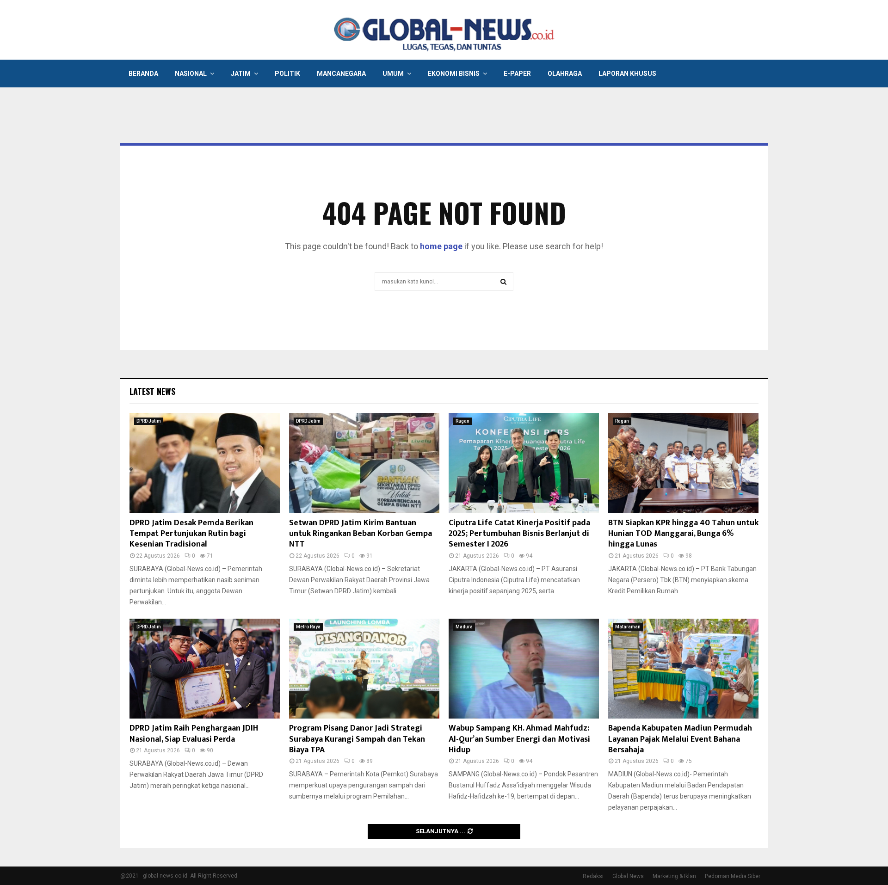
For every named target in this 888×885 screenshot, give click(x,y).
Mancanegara (341, 73)
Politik (287, 73)
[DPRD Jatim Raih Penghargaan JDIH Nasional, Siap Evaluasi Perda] (205, 669)
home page (441, 246)
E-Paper (517, 73)
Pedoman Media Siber (732, 876)
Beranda (143, 73)
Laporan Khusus (627, 73)
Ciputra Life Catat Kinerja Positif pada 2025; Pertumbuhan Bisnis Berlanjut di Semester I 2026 (519, 534)
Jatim (241, 73)
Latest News (152, 391)
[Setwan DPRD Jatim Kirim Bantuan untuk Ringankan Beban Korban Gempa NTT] (364, 463)
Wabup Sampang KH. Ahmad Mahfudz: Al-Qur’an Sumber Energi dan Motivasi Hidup (519, 739)
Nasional (191, 73)
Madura (464, 626)
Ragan (462, 421)
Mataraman (628, 626)
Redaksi (593, 876)
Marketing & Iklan (674, 876)
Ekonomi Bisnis (454, 73)
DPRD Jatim (148, 421)
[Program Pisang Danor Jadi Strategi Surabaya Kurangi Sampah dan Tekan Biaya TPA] (364, 669)
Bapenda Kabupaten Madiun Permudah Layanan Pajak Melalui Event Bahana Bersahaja (680, 739)
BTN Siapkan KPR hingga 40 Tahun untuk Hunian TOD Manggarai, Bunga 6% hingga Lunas (683, 534)
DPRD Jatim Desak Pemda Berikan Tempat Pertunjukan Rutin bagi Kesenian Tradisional (191, 534)
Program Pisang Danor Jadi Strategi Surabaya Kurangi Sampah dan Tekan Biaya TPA (357, 739)
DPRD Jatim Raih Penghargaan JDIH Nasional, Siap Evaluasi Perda (194, 733)
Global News (628, 876)
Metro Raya (308, 626)
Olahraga (565, 73)
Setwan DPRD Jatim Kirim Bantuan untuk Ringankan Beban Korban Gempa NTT (360, 534)
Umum (393, 73)
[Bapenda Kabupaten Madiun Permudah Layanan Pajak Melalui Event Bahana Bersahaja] (683, 669)
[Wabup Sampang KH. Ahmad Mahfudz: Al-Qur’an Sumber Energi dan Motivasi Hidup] (524, 669)
